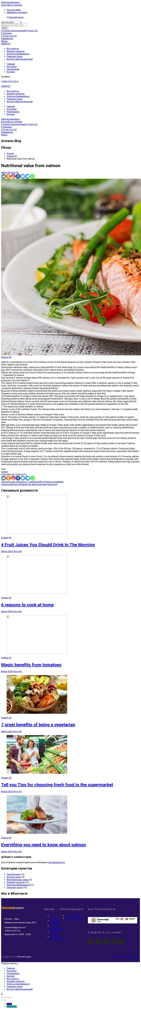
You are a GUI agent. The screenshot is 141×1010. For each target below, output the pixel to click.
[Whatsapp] (32, 176)
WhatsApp (12, 1006)
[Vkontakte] (3, 176)
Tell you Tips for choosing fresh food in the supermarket (57, 784)
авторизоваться (56, 862)
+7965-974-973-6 (9, 81)
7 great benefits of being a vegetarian (38, 724)
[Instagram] (13, 176)
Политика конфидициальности (125, 956)
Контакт (11, 72)
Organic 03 (6, 357)
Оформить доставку (75, 918)
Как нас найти (72, 915)
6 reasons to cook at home (27, 604)
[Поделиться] (5, 997)
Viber (9, 1004)
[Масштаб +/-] (10, 997)
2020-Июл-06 (15, 551)
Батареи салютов (16, 51)
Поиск (4, 28)
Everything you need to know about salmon (43, 844)
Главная (11, 64)
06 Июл (12, 172)
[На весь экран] (8, 997)
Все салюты (13, 48)
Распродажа (13, 69)
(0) (17, 172)
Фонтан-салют (14, 877)
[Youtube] (90, 941)
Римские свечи (14, 56)
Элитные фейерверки (18, 54)
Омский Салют (24, 956)
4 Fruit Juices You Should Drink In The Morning (48, 544)
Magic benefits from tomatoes (31, 664)
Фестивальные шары (18, 879)
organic (4, 471)
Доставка (12, 66)
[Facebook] (18, 176)
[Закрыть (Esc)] (2, 997)
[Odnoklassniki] (8, 176)
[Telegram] (27, 176)
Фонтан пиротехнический (19, 59)
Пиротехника (13, 874)
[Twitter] (22, 176)
